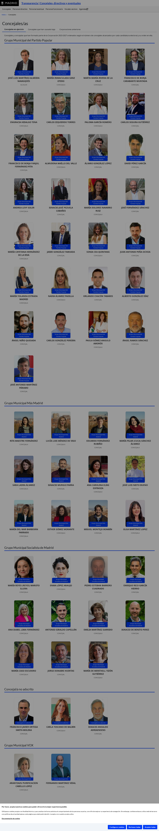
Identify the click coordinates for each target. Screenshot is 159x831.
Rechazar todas (134, 827)
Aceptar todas (150, 827)
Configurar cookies (117, 827)
